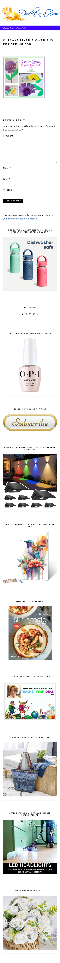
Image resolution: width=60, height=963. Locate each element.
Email (6, 179)
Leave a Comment (16, 50)
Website (7, 189)
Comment (9, 135)
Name (7, 168)
